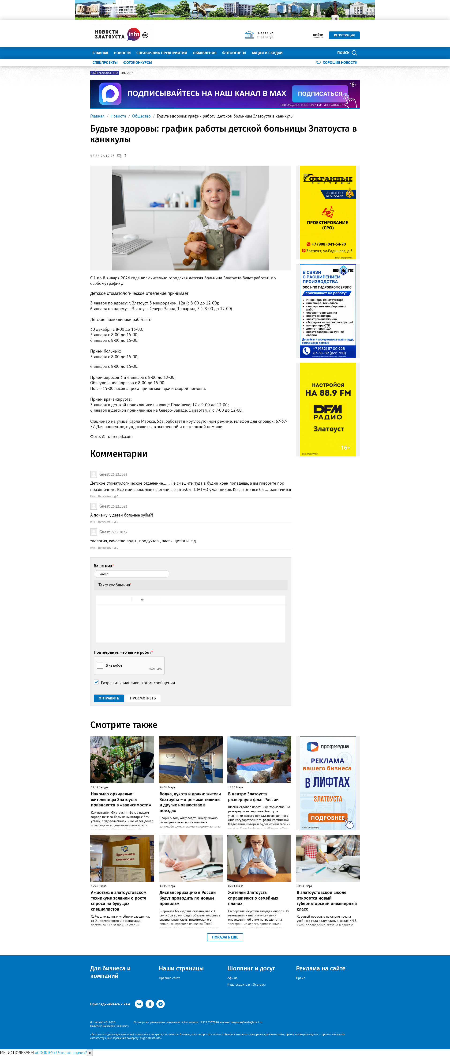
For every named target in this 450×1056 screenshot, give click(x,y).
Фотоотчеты (234, 53)
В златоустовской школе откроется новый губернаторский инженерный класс (327, 901)
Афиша (232, 978)
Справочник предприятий (161, 53)
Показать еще (225, 937)
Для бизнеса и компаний (110, 972)
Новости (122, 53)
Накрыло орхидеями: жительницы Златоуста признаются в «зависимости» (121, 799)
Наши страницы (181, 968)
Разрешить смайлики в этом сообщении (138, 682)
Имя (92, 496)
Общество (141, 116)
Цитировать (104, 496)
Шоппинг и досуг (251, 968)
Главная (100, 53)
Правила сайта (169, 978)
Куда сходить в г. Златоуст (246, 984)
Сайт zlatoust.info (104, 73)
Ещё (292, 53)
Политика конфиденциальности (109, 1026)
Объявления (205, 53)
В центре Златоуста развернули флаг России (253, 796)
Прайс (300, 978)
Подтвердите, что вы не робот (123, 652)
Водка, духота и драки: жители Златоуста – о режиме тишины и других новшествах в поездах (190, 802)
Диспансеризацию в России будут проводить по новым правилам (188, 898)
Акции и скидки (267, 53)
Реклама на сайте (320, 968)
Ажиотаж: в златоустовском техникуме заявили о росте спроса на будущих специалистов (118, 901)
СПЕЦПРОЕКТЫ (105, 62)
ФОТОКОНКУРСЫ (137, 62)
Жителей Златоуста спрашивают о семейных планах (253, 898)
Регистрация (344, 35)
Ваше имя (104, 566)
